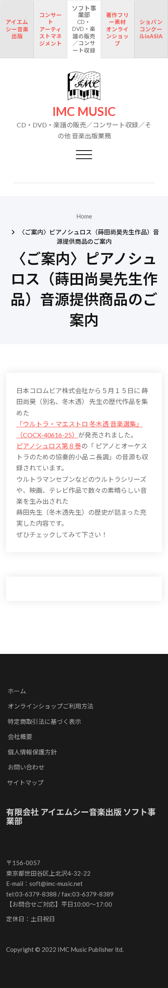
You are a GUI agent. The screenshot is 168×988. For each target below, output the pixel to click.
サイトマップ (25, 782)
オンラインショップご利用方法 (50, 706)
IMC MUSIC (84, 111)
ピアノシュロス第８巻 (48, 446)
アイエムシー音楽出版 (17, 29)
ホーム (17, 691)
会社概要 (20, 736)
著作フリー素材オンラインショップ (117, 29)
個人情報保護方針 (32, 752)
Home (84, 216)
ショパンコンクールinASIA (151, 29)
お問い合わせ (26, 767)
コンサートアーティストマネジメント (50, 29)
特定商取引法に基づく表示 (44, 721)
